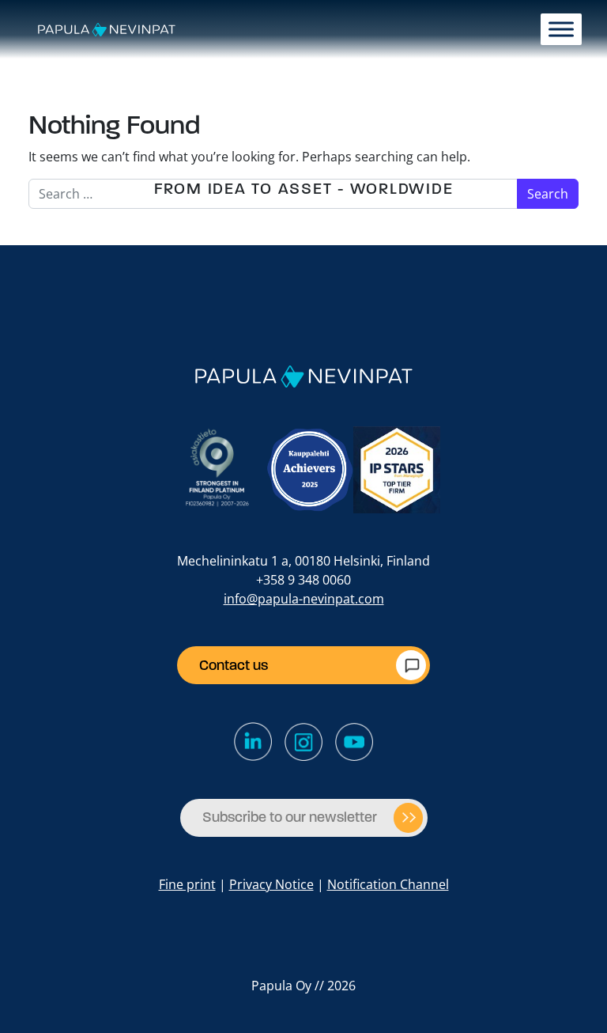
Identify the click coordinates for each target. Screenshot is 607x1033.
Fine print (187, 884)
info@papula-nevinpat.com (304, 598)
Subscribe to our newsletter (289, 817)
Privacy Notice (271, 884)
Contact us (233, 665)
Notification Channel (388, 884)
